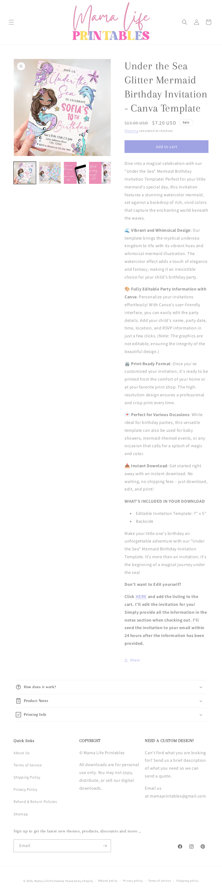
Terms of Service (28, 765)
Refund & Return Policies (35, 801)
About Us (22, 752)
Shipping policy (187, 881)
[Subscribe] (105, 845)
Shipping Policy (27, 777)
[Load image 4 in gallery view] (100, 173)
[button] (11, 22)
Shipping (131, 131)
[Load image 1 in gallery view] (25, 173)
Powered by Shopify (79, 881)
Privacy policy (133, 881)
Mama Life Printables (49, 881)
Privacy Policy (25, 789)
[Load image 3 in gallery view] (75, 173)
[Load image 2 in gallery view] (50, 173)
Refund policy (107, 881)
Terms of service (159, 881)
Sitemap (21, 814)
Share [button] (135, 660)
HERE (141, 596)
